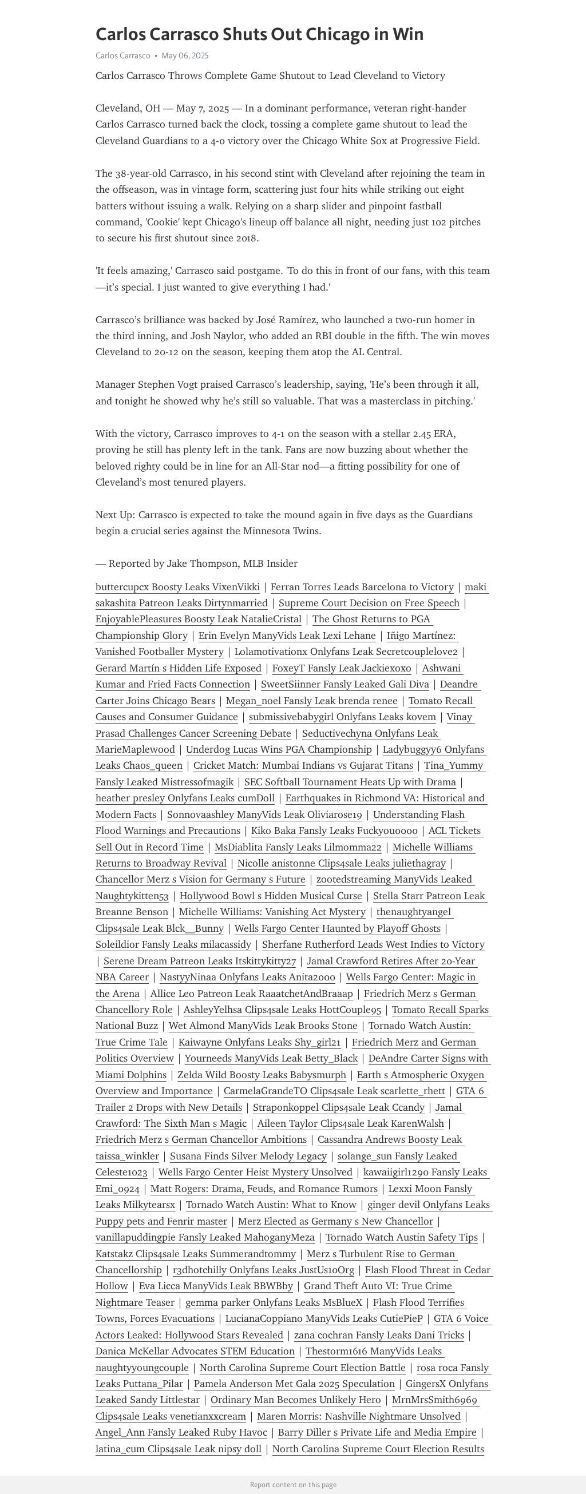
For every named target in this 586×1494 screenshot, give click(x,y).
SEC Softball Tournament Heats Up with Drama (350, 782)
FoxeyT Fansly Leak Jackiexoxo (341, 668)
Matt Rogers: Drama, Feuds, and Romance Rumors (264, 1188)
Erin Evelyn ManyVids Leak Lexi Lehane (287, 635)
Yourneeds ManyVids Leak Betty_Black (271, 1058)
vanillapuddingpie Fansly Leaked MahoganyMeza (205, 1237)
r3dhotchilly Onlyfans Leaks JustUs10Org (263, 1269)
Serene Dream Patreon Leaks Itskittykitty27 (200, 961)
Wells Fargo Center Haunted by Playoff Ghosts (338, 928)
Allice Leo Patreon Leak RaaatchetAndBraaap (252, 993)
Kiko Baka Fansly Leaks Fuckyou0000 (334, 830)
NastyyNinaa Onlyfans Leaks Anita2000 (247, 977)
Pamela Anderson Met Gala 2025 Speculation (294, 1383)
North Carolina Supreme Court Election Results (378, 1449)
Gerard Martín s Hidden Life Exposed (179, 668)
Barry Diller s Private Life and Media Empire (377, 1432)
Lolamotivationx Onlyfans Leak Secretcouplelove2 (346, 651)
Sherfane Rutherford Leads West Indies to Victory (373, 944)
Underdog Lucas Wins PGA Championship (279, 749)
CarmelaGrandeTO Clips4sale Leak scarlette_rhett (334, 1090)
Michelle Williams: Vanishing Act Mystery (272, 911)
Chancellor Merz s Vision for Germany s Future (201, 879)
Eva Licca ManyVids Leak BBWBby (216, 1286)
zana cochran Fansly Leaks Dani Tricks (379, 1335)
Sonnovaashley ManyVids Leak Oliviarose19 (264, 814)
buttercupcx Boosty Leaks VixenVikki (178, 587)
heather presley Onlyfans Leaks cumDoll (185, 798)
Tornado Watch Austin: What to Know (271, 1204)
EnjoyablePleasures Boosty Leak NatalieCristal (199, 619)
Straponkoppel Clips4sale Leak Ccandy (339, 1107)
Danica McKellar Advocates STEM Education (195, 1351)
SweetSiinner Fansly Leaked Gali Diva (345, 684)
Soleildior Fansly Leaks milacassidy (173, 944)
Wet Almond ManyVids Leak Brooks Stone (263, 1025)
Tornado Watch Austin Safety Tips (402, 1237)
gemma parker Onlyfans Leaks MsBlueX (273, 1302)
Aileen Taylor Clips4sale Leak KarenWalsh (351, 1123)
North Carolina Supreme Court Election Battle (303, 1367)
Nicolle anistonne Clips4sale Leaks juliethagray (341, 863)
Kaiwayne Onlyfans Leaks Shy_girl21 (260, 1042)
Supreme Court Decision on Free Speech (369, 603)
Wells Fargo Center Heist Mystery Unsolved (256, 1172)
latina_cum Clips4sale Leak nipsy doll (179, 1449)
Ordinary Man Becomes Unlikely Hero (296, 1399)
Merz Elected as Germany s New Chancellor (335, 1221)
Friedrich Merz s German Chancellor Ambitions (201, 1139)
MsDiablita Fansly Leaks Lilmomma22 (298, 847)
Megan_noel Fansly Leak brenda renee (312, 700)
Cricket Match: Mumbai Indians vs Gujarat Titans (303, 765)
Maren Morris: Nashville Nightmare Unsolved (359, 1416)
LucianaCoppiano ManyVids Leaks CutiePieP (324, 1318)
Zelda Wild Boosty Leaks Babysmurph (261, 1074)
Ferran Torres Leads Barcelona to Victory (362, 587)
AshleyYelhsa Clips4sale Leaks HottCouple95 (282, 1009)
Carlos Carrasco (123, 55)
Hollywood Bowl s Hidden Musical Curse (271, 895)
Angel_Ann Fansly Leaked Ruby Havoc (181, 1432)
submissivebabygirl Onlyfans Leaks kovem (342, 716)
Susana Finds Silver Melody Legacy (248, 1156)
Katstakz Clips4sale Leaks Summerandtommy (196, 1253)
